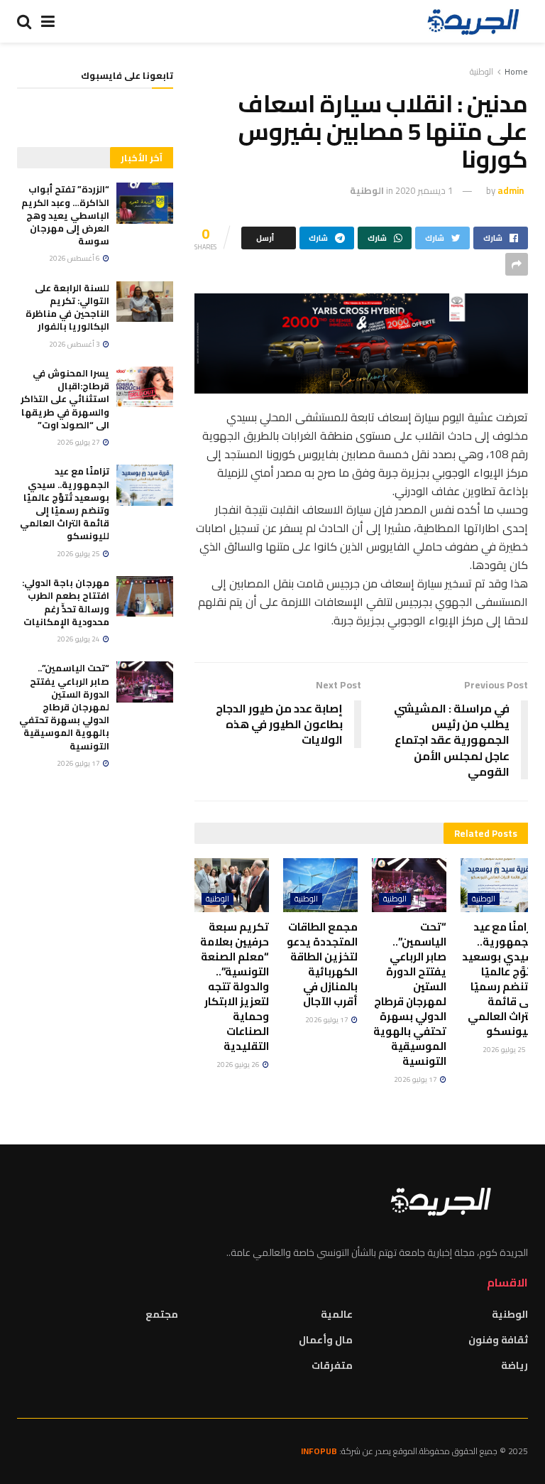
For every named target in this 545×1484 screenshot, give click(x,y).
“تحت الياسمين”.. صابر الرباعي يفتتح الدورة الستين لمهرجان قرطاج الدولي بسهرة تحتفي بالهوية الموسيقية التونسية (409, 993)
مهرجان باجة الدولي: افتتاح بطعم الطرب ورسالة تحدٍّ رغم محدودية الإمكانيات (65, 602)
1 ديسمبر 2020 (424, 190)
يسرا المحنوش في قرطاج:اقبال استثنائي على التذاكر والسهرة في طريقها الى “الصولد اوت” (65, 398)
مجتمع (161, 1314)
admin (510, 190)
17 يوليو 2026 (416, 1079)
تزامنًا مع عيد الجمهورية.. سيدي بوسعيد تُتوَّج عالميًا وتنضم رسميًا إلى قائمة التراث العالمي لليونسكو (498, 978)
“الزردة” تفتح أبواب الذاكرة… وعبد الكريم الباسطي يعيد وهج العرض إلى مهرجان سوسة (65, 214)
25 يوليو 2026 (505, 1049)
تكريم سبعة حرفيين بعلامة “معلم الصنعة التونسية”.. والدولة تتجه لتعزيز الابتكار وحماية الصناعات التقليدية (234, 986)
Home (516, 71)
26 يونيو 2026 (238, 1064)
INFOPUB (319, 1451)
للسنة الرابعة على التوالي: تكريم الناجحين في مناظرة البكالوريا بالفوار (67, 307)
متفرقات (332, 1365)
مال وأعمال (326, 1340)
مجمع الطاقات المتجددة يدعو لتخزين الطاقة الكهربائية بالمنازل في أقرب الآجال (322, 964)
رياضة (514, 1365)
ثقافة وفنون (498, 1340)
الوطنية (481, 71)
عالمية (337, 1314)
